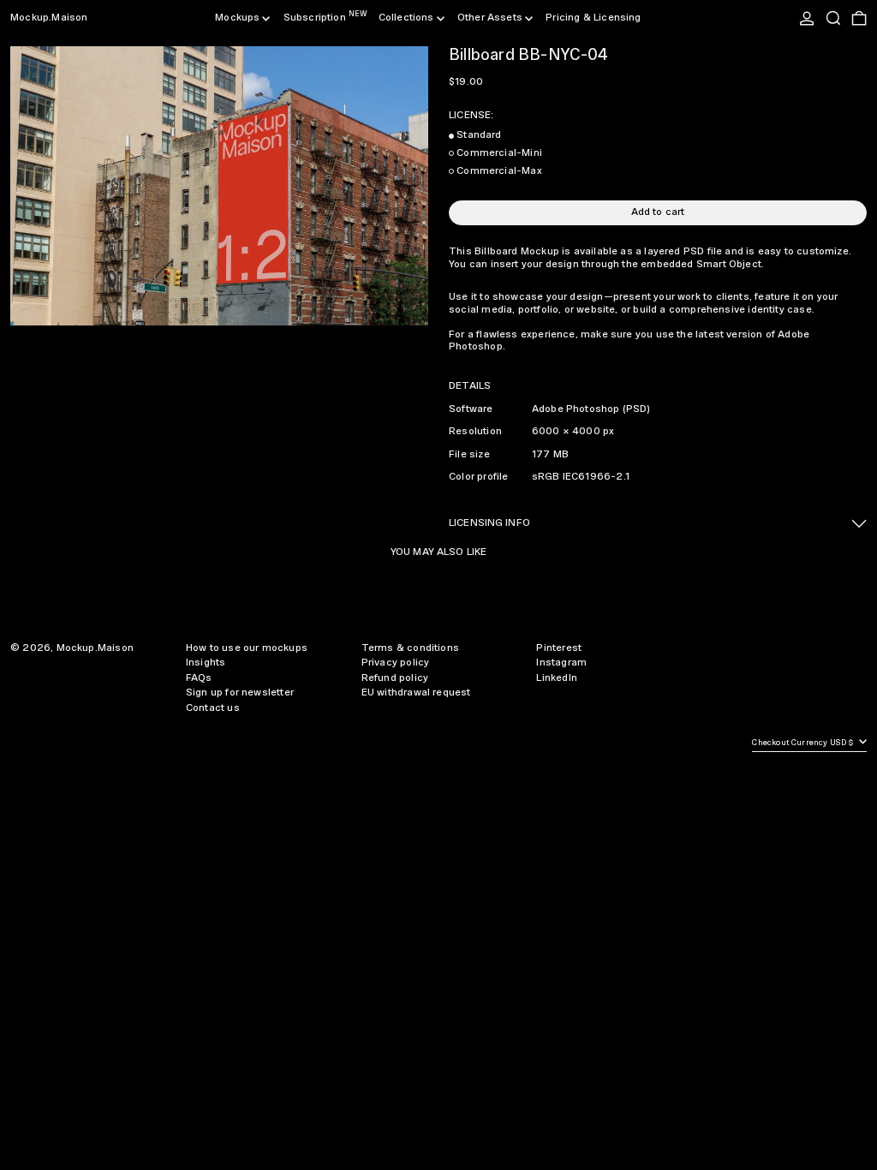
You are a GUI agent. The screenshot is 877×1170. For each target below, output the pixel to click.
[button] (833, 18)
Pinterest (559, 648)
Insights (205, 662)
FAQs (199, 678)
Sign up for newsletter (240, 692)
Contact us (213, 708)
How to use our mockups (246, 648)
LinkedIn (556, 678)
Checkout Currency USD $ (804, 743)
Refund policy (394, 678)
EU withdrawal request (416, 692)
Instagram (561, 662)
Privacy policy (395, 662)
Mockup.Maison (48, 17)
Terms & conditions (410, 648)
